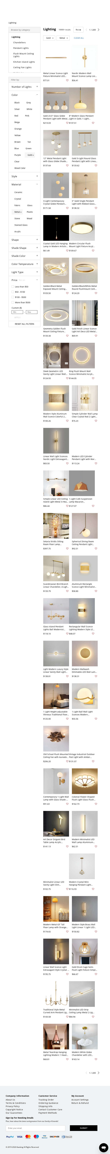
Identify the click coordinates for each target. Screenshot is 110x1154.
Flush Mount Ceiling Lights (23, 55)
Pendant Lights (21, 48)
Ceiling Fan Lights (22, 67)
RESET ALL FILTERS (24, 324)
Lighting (12, 22)
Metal (64, 38)
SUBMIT (84, 1128)
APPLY (17, 317)
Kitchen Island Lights (24, 61)
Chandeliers (19, 42)
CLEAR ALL (79, 38)
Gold (50, 38)
